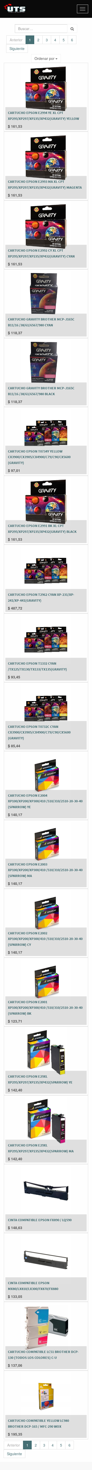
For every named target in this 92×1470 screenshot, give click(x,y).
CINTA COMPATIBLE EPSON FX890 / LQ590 (40, 1220)
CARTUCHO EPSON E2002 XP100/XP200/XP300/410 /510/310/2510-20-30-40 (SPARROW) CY (45, 939)
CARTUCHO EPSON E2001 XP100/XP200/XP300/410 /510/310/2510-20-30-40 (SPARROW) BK (45, 1008)
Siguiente (17, 48)
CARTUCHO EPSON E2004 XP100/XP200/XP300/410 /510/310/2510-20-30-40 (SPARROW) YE (45, 801)
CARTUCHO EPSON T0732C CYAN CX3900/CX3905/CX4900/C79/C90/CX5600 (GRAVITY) (39, 732)
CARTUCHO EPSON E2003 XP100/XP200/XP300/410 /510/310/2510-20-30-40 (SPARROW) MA (45, 870)
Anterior (16, 39)
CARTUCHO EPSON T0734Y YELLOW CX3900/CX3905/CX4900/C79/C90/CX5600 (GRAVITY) (39, 457)
